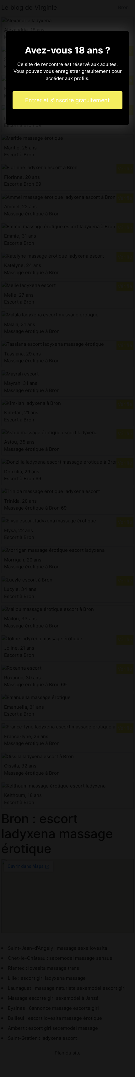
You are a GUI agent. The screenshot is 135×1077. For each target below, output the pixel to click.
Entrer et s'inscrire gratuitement (67, 100)
